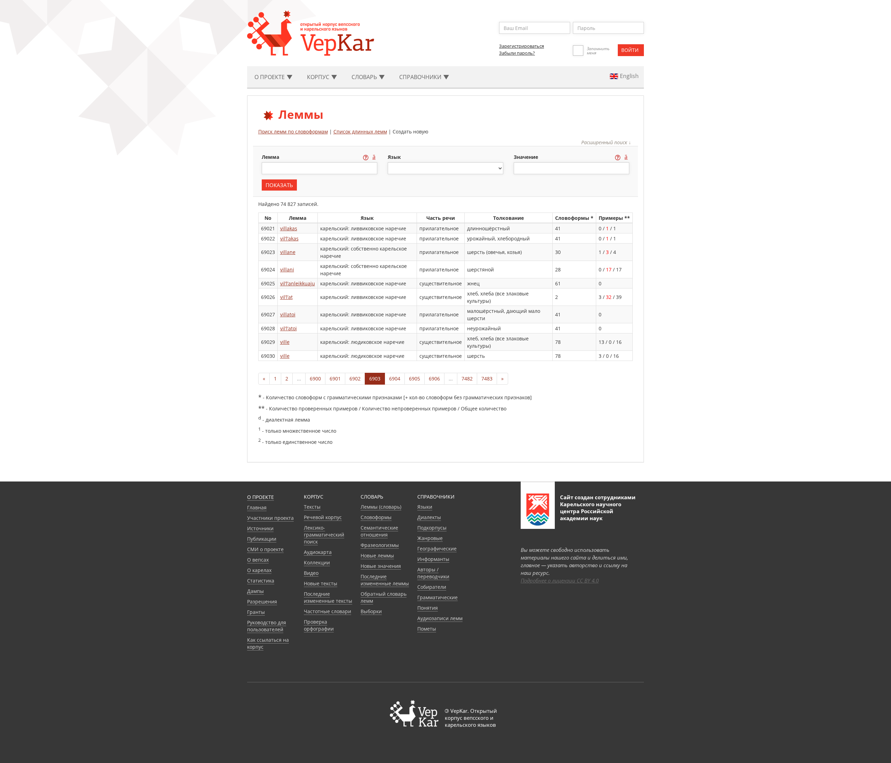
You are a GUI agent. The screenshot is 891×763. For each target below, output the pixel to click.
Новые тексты (320, 583)
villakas (288, 228)
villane (287, 252)
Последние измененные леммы (385, 580)
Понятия (427, 607)
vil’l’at (286, 297)
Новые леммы (377, 555)
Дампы (255, 591)
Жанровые (430, 538)
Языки (424, 506)
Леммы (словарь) (381, 506)
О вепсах (258, 559)
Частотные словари (327, 611)
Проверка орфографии (319, 625)
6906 (434, 378)
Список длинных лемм (360, 131)
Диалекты (429, 517)
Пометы (426, 628)
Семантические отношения (379, 531)
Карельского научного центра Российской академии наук (590, 511)
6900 (315, 378)
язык (394, 157)
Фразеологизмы (380, 545)
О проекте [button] (270, 77)
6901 (335, 378)
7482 (467, 378)
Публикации (261, 538)
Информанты (433, 559)
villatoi (287, 314)
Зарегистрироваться (521, 46)
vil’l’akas (289, 238)
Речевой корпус (323, 517)
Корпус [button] (319, 77)
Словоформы (376, 517)
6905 (414, 378)
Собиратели (431, 587)
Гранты (256, 612)
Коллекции (317, 562)
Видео (311, 573)
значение (526, 157)
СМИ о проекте (265, 549)
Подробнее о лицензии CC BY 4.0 (560, 580)
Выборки (371, 611)
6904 (394, 378)
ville (285, 342)
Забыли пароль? (517, 53)
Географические (437, 548)
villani (287, 269)
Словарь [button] (365, 77)
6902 (355, 378)
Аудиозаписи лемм (440, 618)
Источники (260, 528)
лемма (271, 157)
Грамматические (437, 597)
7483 (486, 378)
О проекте (260, 497)
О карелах (259, 570)
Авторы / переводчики (433, 573)
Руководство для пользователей (266, 626)
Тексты (312, 506)
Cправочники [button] (421, 77)
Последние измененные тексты (328, 597)
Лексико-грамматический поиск (324, 534)
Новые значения (381, 566)
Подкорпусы (432, 527)
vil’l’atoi (288, 328)
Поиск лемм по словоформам (293, 131)
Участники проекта (270, 518)
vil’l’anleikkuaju (297, 283)
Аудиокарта (318, 552)
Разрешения (262, 601)
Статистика (260, 580)
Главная (257, 507)
